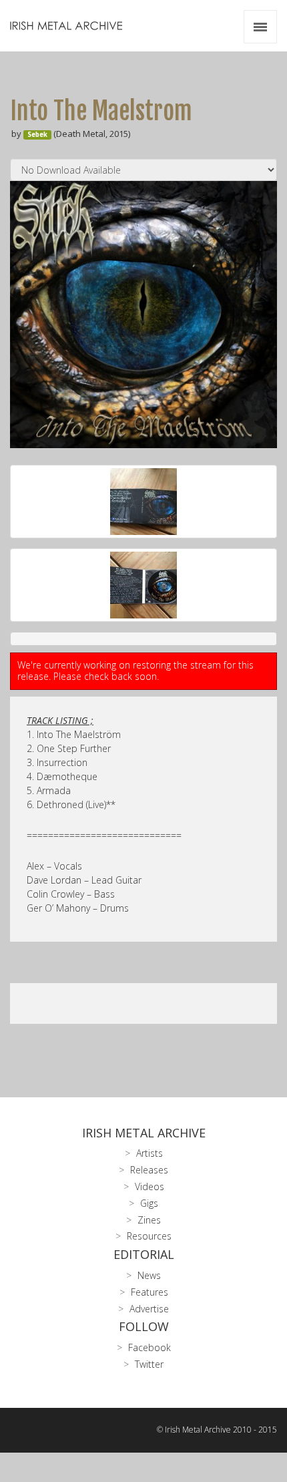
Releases (149, 1169)
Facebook (149, 1347)
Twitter (149, 1364)
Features (149, 1292)
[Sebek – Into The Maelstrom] (143, 314)
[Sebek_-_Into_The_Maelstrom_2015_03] (143, 585)
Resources (149, 1236)
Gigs (149, 1203)
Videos (149, 1186)
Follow (144, 1326)
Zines (149, 1220)
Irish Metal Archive (144, 1133)
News (149, 1275)
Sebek (37, 134)
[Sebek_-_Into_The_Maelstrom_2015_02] (143, 501)
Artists (149, 1153)
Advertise (149, 1308)
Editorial (143, 1254)
